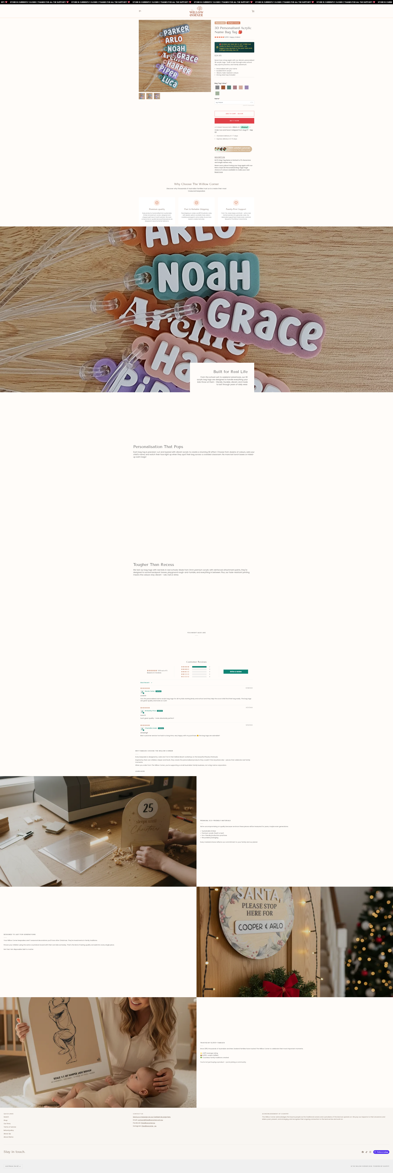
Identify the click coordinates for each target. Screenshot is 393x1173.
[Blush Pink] (241, 87)
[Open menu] (142, 11)
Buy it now (234, 121)
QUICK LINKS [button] (8, 1114)
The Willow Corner (360, 1166)
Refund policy (9, 1130)
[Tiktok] (366, 1152)
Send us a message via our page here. (152, 1117)
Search (6, 1117)
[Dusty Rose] (235, 87)
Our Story (7, 1124)
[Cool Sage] (217, 93)
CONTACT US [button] (138, 1114)
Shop (5, 1120)
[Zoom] (142, 88)
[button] (219, 37)
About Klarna (8, 1137)
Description (220, 157)
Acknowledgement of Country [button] (275, 1114)
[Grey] (217, 87)
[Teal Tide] (229, 87)
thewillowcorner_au (149, 1126)
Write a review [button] (236, 671)
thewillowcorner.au (148, 1123)
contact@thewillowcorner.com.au (150, 1120)
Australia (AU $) (12, 1166)
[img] (145, 688)
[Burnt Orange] (223, 87)
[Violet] (246, 87)
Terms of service (10, 1127)
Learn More (140, 771)
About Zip (7, 1134)
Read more (219, 172)
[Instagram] (370, 1152)
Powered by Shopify (381, 1166)
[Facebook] (363, 1152)
